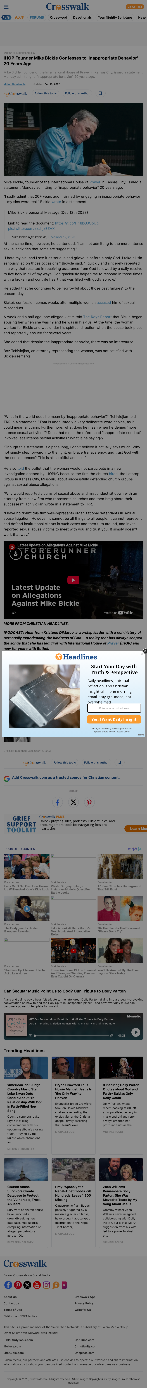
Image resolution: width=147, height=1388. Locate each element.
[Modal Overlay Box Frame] (73, 694)
